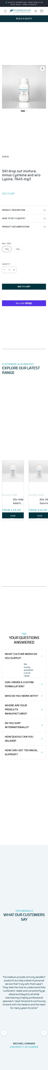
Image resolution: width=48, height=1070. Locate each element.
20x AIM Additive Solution (18, 501)
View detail (12, 516)
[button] (5, 11)
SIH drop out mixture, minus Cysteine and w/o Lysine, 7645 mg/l (21, 175)
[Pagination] (23, 111)
